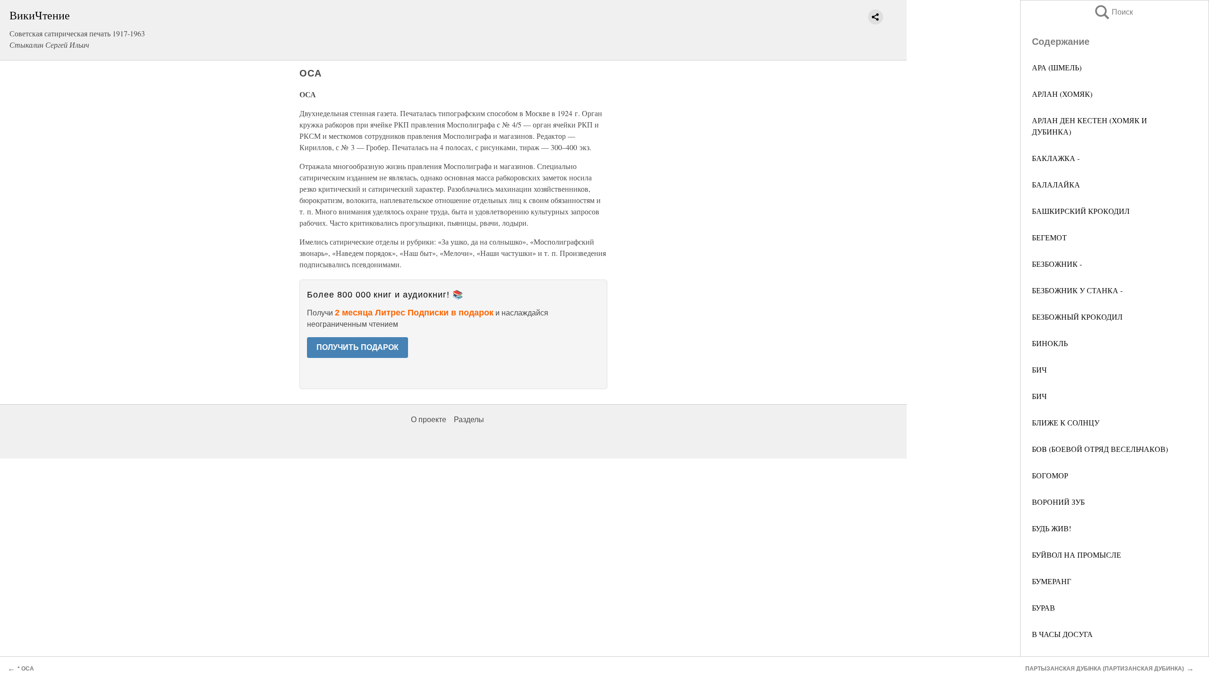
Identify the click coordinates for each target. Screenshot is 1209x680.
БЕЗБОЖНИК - (1057, 264)
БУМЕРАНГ (1051, 581)
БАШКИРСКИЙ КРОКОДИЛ (1081, 211)
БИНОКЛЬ (1050, 343)
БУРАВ (1043, 607)
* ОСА (25, 668)
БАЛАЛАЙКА (1056, 184)
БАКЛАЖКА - (1056, 158)
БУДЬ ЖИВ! (1051, 528)
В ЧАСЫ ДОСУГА (1062, 634)
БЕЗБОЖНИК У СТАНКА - (1077, 290)
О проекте (428, 420)
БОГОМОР (1050, 475)
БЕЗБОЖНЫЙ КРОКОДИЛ (1077, 317)
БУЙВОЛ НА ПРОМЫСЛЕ (1076, 555)
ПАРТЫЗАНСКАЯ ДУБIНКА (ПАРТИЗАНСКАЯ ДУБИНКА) (1104, 668)
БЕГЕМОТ (1049, 237)
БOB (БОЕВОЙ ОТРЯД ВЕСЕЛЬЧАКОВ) (1100, 449)
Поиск (1113, 12)
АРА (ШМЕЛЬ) (1056, 67)
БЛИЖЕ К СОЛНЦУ (1065, 422)
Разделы (469, 420)
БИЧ (1039, 369)
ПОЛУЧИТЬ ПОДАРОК (357, 347)
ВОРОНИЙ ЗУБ (1058, 502)
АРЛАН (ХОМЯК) (1062, 94)
